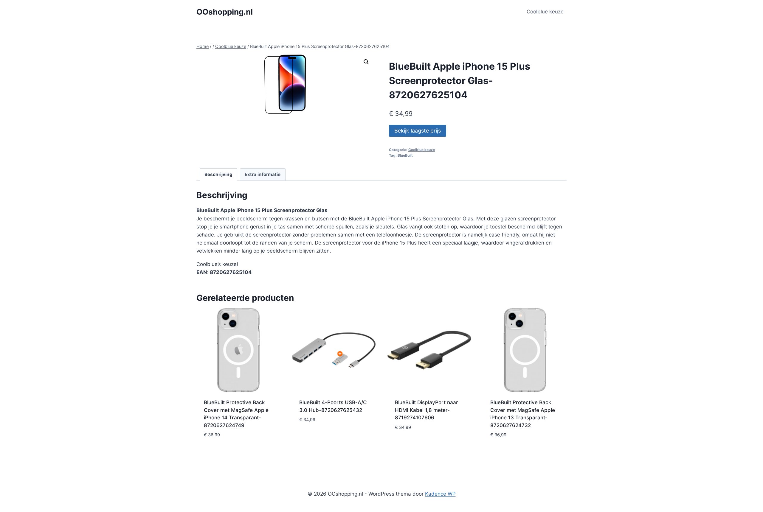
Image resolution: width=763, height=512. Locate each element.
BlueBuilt (405, 155)
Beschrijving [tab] (218, 174)
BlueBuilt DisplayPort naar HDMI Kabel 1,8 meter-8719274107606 (426, 410)
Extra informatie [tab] (262, 174)
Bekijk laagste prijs (417, 130)
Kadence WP (440, 494)
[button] (366, 62)
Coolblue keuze (545, 12)
